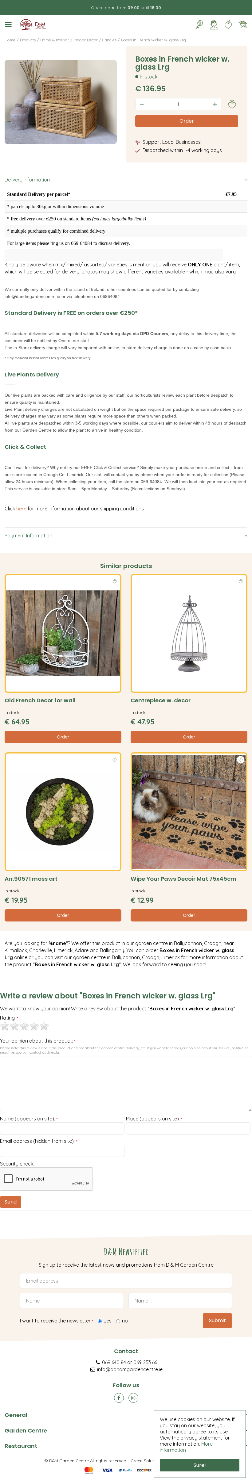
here (22, 508)
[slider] (24, 1026)
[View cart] (242, 24)
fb (119, 1398)
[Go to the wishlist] (226, 24)
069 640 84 (114, 1362)
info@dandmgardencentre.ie (130, 1369)
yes (108, 1321)
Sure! (200, 1465)
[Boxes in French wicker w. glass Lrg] (61, 102)
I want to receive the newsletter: (56, 1321)
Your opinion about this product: (38, 1041)
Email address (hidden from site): (38, 1141)
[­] (9, 24)
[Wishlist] (228, 24)
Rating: (9, 1018)
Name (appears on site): (29, 1119)
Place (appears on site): (154, 1119)
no (125, 1321)
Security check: (17, 1164)
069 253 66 (145, 1362)
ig (133, 1398)
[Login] (214, 24)
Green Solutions (146, 1460)
